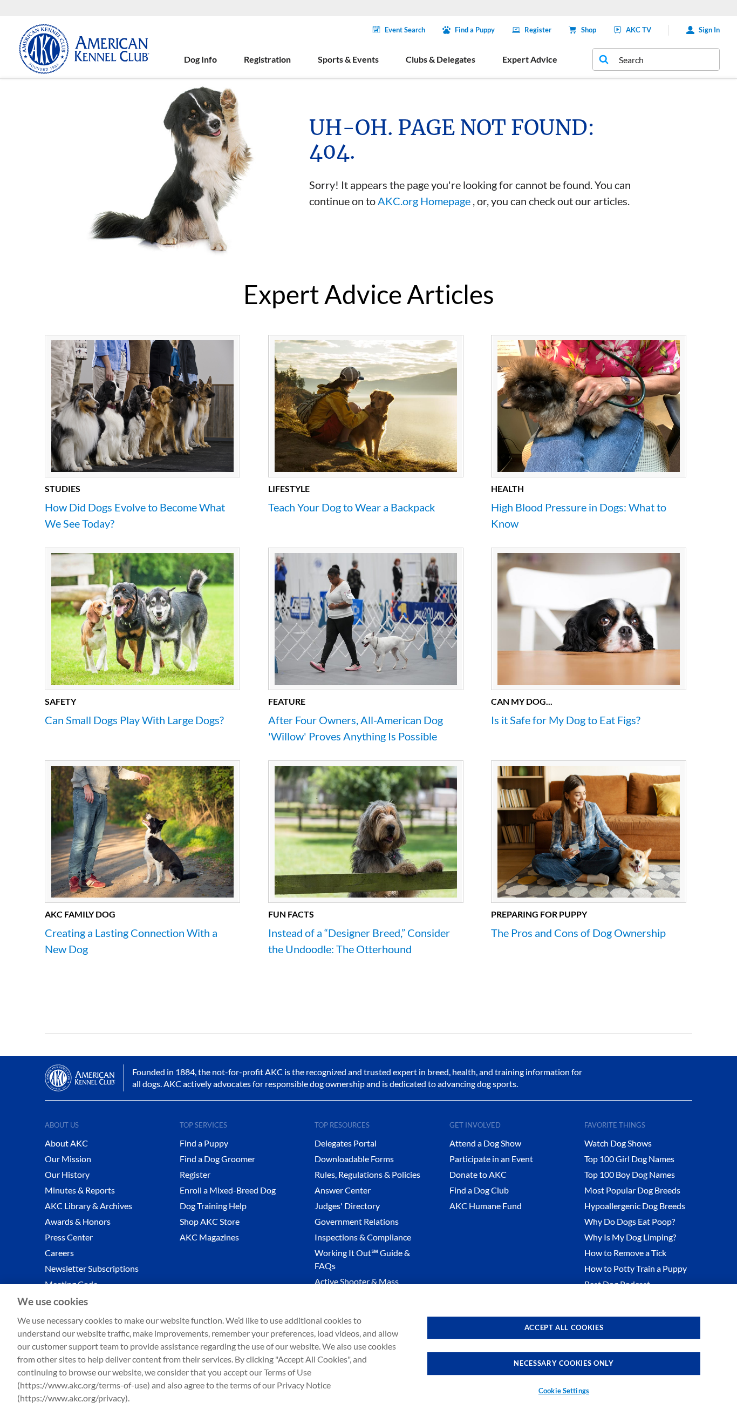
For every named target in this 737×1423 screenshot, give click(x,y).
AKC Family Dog (80, 914)
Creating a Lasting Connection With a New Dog (131, 940)
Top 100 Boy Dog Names (629, 1174)
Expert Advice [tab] (529, 59)
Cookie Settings (563, 1390)
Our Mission (68, 1159)
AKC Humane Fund (485, 1206)
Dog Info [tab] (200, 59)
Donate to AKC (478, 1174)
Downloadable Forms (354, 1159)
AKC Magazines (209, 1237)
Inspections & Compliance (363, 1237)
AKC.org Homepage (424, 200)
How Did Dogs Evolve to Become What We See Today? (135, 515)
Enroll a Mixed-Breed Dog (228, 1190)
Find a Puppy (475, 29)
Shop (588, 29)
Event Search (405, 29)
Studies (62, 488)
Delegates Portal (346, 1143)
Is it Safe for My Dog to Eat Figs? (565, 719)
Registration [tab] (267, 59)
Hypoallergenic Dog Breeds (634, 1206)
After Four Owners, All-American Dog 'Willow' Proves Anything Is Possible (355, 728)
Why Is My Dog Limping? (630, 1237)
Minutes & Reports (80, 1190)
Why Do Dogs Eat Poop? (629, 1221)
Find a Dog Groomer (217, 1159)
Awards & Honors (78, 1221)
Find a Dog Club (479, 1190)
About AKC (66, 1143)
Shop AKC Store (210, 1221)
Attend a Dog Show (485, 1143)
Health (507, 488)
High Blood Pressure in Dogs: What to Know (578, 515)
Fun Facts (291, 914)
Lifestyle (289, 488)
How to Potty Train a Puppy (635, 1268)
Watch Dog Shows (618, 1143)
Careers (59, 1252)
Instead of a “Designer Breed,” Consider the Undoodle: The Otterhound (359, 940)
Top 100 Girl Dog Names (629, 1159)
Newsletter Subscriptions (92, 1268)
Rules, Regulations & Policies (367, 1174)
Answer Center (343, 1190)
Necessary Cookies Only (563, 1363)
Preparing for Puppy (539, 914)
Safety (60, 701)
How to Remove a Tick (625, 1252)
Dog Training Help (213, 1206)
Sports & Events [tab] (348, 59)
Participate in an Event (491, 1159)
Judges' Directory (347, 1206)
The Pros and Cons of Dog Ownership (578, 932)
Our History (67, 1174)
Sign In (709, 29)
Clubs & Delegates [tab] (440, 59)
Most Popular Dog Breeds (632, 1190)
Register (537, 29)
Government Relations (357, 1221)
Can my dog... (521, 701)
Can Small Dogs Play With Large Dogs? (134, 719)
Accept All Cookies (564, 1327)
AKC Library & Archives (88, 1206)
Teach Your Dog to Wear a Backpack (351, 507)
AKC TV (638, 29)
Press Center (69, 1237)
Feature (286, 701)
